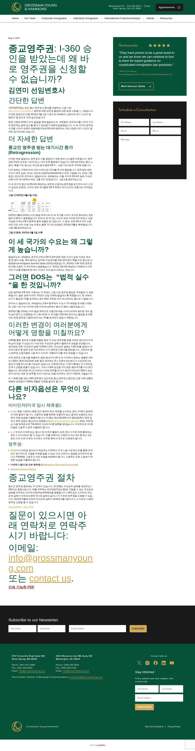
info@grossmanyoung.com (50, 563)
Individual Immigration (85, 18)
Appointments (167, 7)
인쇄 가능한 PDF (21, 587)
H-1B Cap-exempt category (65, 421)
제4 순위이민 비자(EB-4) (20, 111)
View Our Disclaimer (154, 726)
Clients (150, 18)
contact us (50, 578)
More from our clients (133, 86)
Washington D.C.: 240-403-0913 (125, 6)
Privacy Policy (174, 726)
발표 (81, 111)
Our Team (30, 18)
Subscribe (138, 628)
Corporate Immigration (54, 18)
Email (147, 6)
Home (15, 18)
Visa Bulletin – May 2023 (21, 507)
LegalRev (101, 745)
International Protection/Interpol (122, 18)
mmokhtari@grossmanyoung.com (86, 677)
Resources (166, 18)
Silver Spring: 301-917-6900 (127, 8)
